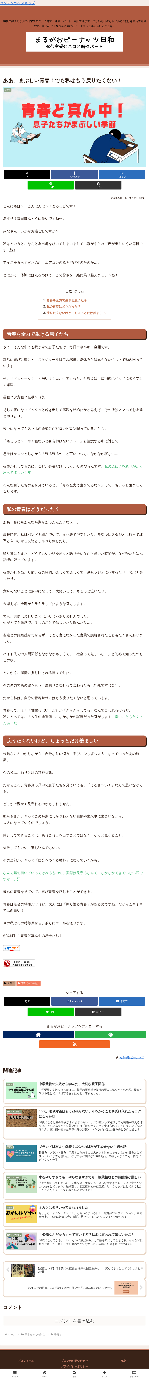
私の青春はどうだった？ (64, 306)
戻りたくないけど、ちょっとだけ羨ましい (76, 312)
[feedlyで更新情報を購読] (110, 1034)
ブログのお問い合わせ (74, 1360)
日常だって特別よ (30, 983)
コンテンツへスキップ (17, 3)
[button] (98, 185)
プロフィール (26, 1360)
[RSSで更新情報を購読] (74, 1044)
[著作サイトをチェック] (38, 1034)
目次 (68, 291)
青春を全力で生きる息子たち (67, 300)
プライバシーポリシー (74, 1366)
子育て (10, 983)
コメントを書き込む (74, 1321)
